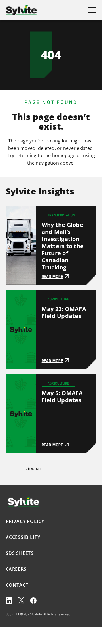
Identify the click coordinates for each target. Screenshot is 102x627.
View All (34, 469)
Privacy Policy (25, 521)
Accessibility (23, 537)
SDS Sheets (20, 553)
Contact (17, 585)
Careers (16, 569)
